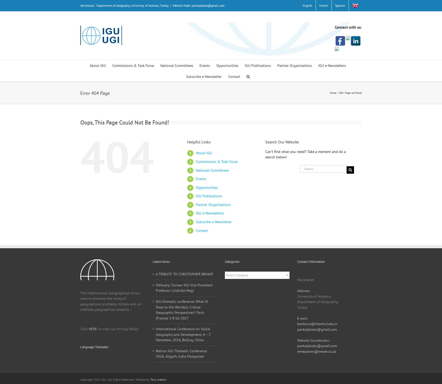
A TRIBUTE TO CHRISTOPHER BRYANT (185, 274)
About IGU (204, 153)
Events (201, 179)
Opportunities (207, 187)
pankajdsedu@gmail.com (317, 329)
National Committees (212, 170)
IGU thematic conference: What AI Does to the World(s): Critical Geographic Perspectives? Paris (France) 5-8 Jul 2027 (182, 309)
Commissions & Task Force (217, 161)
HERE (93, 329)
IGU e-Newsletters (210, 213)
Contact (202, 230)
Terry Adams (158, 379)
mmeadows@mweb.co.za (316, 351)
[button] (248, 76)
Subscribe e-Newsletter (214, 222)
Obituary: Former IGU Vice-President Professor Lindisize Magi (184, 288)
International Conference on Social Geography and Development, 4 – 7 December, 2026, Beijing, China (183, 334)
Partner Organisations (213, 204)
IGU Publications (209, 196)
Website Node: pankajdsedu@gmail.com (199, 5)
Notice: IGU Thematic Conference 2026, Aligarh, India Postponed (181, 354)
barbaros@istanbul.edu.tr (317, 323)
